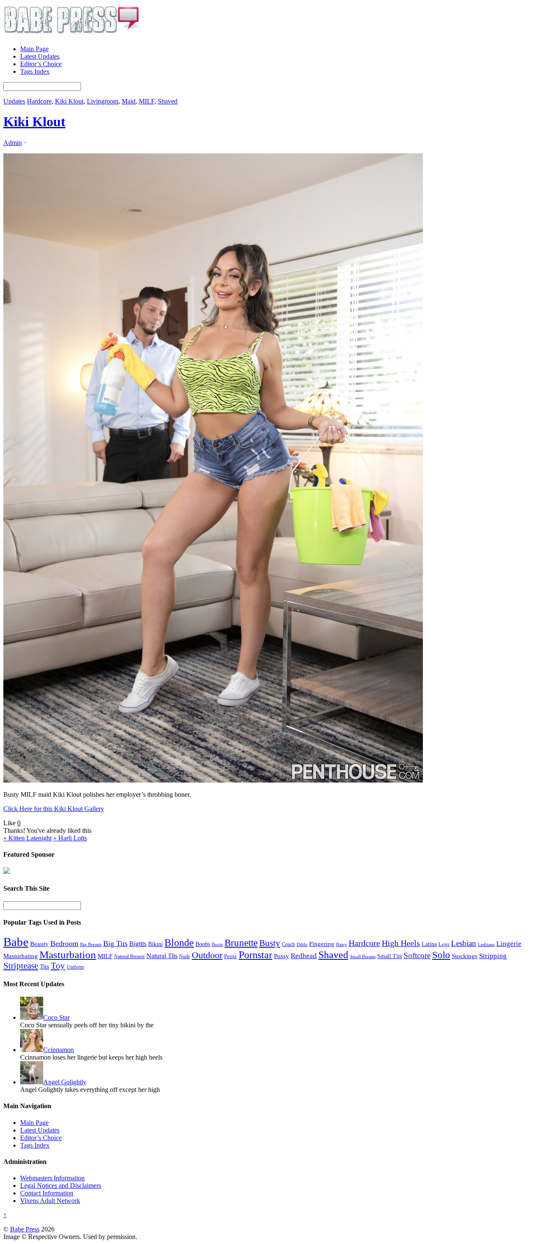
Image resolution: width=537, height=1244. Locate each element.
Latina (429, 944)
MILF (146, 101)
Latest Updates (40, 56)
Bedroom (64, 943)
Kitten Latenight (27, 838)
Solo (441, 954)
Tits (44, 966)
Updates (14, 101)
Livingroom (102, 101)
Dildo (302, 944)
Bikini (155, 944)
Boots (217, 944)
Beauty (39, 943)
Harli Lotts (70, 838)
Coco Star (56, 1017)
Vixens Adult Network (50, 1200)
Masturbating (20, 956)
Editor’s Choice (41, 63)
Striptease (20, 965)
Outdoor (207, 955)
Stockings (464, 955)
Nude (184, 956)
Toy (58, 966)
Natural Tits (161, 956)
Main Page (34, 48)
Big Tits (115, 943)
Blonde (179, 942)
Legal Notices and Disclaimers (60, 1185)
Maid (129, 101)
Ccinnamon (58, 1049)
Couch (288, 944)
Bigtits (137, 943)
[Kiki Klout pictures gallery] (213, 780)
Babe (16, 942)
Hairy (341, 944)
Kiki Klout (69, 101)
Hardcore (39, 101)
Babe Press (24, 1229)
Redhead (304, 956)
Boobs (203, 944)
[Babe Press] (71, 34)
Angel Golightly (64, 1082)
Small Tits (389, 956)
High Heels (401, 943)
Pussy (281, 956)
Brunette (241, 942)
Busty (269, 943)
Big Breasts (91, 944)
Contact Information (46, 1193)
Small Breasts (362, 956)
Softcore (417, 955)
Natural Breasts (129, 956)
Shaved (167, 101)
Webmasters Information (52, 1178)
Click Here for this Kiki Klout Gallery (53, 808)
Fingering (321, 944)
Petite (230, 956)
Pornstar (255, 954)
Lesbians (486, 944)
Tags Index (35, 71)
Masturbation (67, 954)
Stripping (493, 956)
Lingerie (508, 944)
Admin (12, 142)
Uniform (75, 967)
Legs (443, 944)
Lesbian (463, 943)
